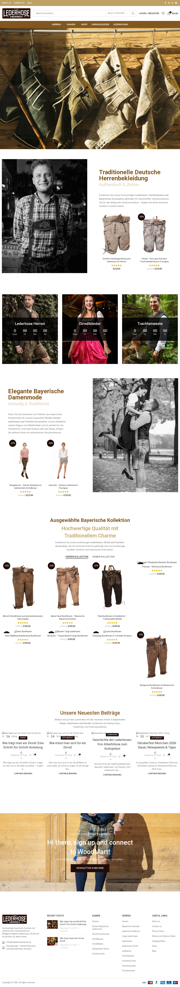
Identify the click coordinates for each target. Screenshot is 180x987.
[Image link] (14, 919)
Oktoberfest (67, 738)
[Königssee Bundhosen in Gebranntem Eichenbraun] (157, 656)
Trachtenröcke (98, 954)
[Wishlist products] (163, 13)
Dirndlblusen (97, 939)
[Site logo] (16, 13)
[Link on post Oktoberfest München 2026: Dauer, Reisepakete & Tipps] (157, 735)
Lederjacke (126, 951)
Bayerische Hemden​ (131, 926)
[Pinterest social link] (176, 3)
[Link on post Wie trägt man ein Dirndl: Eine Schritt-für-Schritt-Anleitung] (23, 735)
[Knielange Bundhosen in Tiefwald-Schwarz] (112, 631)
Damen (95, 921)
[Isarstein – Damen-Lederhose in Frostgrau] (63, 461)
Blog (154, 951)
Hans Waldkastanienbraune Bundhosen (23, 636)
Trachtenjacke (128, 956)
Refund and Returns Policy (163, 936)
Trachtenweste (128, 971)
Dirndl (23, 738)
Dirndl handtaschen (100, 934)
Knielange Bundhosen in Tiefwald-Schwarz (112, 636)
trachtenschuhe (129, 961)
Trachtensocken (129, 966)
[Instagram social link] (172, 3)
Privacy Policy (158, 931)
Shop (154, 946)
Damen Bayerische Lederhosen (100, 927)
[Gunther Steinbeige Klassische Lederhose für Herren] (116, 234)
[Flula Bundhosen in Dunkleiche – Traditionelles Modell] (112, 587)
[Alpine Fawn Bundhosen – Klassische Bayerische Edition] (68, 587)
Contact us (157, 926)
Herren (125, 921)
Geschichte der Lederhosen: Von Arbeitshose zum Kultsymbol (112, 744)
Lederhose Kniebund (131, 931)
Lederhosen (112, 734)
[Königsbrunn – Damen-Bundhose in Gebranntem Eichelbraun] (25, 461)
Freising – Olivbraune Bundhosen (157, 567)
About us (156, 921)
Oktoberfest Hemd (100, 949)
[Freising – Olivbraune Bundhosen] (157, 562)
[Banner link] (30, 329)
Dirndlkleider (97, 944)
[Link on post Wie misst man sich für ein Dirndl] (68, 735)
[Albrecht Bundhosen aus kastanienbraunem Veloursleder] (23, 587)
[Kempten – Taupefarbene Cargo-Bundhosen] (68, 631)
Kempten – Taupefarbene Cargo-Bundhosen (67, 636)
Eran (25, 755)
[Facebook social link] (165, 3)
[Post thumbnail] (52, 926)
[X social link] (169, 3)
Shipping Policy (158, 941)
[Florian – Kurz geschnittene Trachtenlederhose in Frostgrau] (154, 234)
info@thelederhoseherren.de (18, 942)
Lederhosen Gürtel (130, 946)
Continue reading (23, 773)
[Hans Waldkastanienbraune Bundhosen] (23, 631)
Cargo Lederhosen (130, 936)
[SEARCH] (133, 13)
